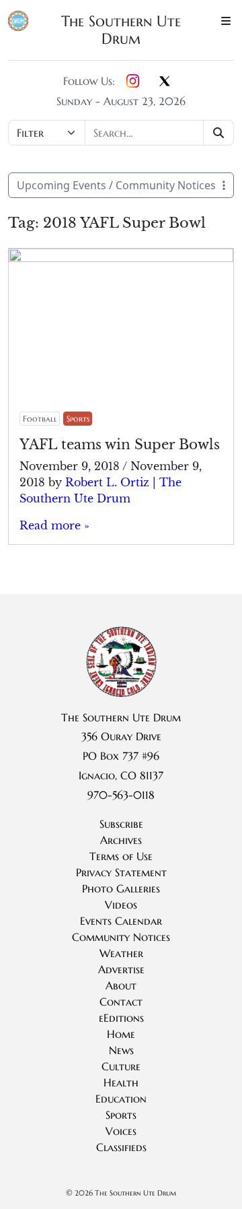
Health (121, 1082)
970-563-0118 (121, 795)
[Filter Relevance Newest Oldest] (121, 132)
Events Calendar (121, 920)
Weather (121, 953)
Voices (121, 1131)
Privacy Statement (121, 872)
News (121, 1050)
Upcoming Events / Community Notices (116, 185)
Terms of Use (121, 856)
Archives (121, 840)
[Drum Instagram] (133, 82)
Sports (78, 419)
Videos (121, 904)
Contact (121, 1001)
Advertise (121, 969)
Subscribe (121, 823)
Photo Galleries (121, 888)
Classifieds (121, 1147)
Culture (121, 1066)
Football (40, 419)
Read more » (54, 525)
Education (121, 1098)
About (121, 985)
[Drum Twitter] (165, 82)
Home (121, 1034)
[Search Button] (219, 132)
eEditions (121, 1017)
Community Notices (121, 937)
